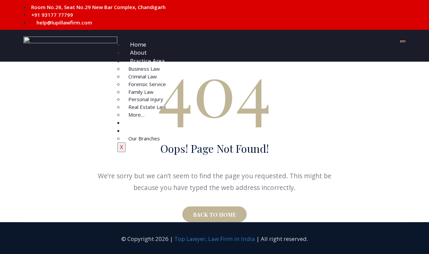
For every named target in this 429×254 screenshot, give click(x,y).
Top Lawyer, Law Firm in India (214, 239)
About (138, 52)
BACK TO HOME (214, 214)
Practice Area (147, 61)
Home (138, 44)
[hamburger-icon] (403, 42)
